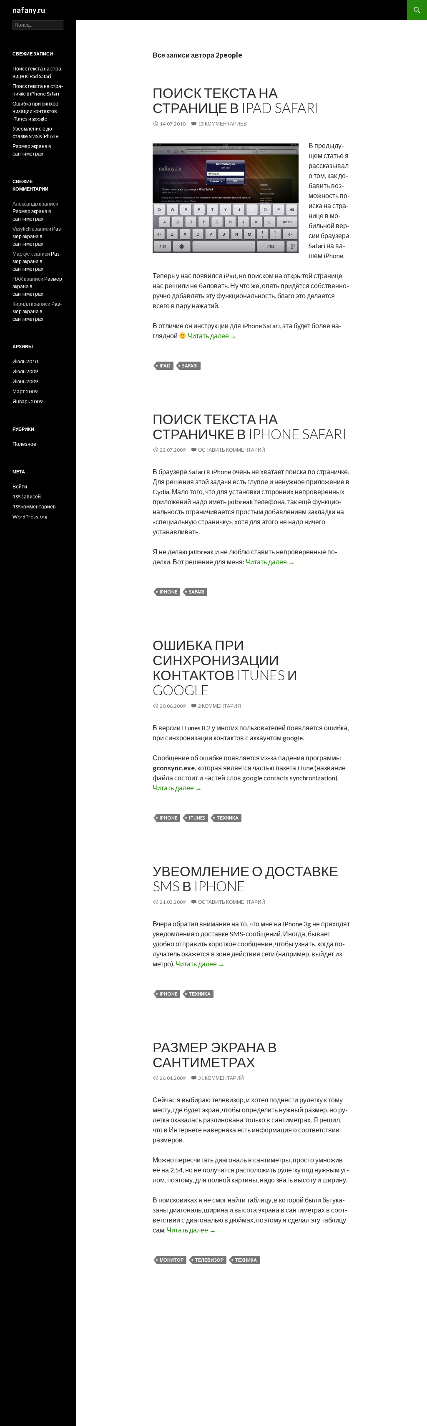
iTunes (197, 817)
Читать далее (212, 336)
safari (190, 365)
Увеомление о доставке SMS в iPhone (245, 878)
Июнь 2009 (25, 381)
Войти (20, 486)
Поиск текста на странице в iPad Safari (236, 100)
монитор (171, 1260)
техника (228, 817)
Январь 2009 (28, 401)
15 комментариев (222, 124)
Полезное (24, 444)
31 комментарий (221, 1078)
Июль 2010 (25, 361)
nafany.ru (29, 10)
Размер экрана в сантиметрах (215, 1054)
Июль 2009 (25, 371)
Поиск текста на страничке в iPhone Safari (250, 426)
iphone (168, 591)
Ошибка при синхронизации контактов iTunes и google (225, 667)
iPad (165, 365)
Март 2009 (25, 391)
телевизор (209, 1260)
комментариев (34, 506)
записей (27, 496)
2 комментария (219, 706)
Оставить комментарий (231, 450)
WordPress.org (30, 516)
